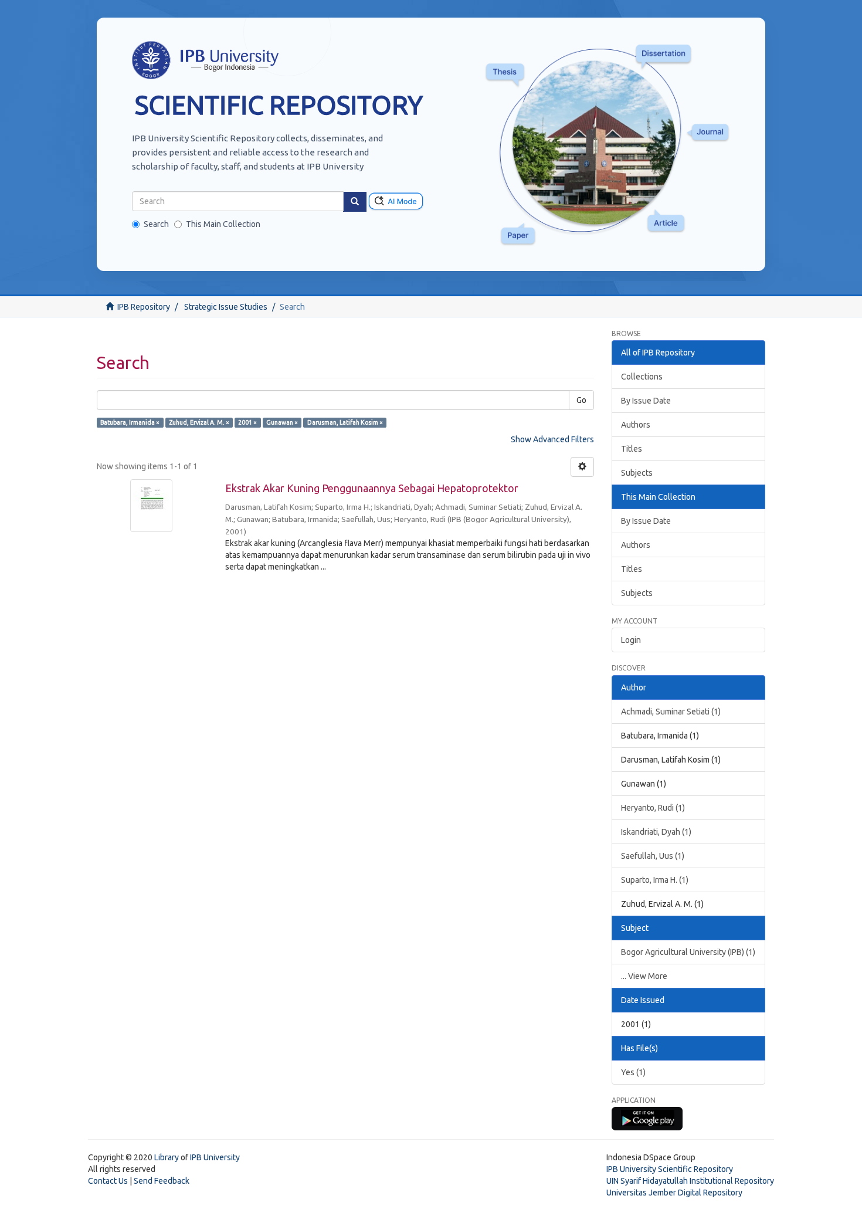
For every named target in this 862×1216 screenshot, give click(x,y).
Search (156, 224)
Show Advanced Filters (552, 439)
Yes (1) (633, 1072)
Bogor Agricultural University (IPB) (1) (688, 952)
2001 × (247, 422)
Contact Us (108, 1180)
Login (631, 640)
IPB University (215, 1157)
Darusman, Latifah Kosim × (345, 422)
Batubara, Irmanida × (129, 422)
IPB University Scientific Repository (669, 1169)
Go (581, 400)
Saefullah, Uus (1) (652, 856)
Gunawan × (282, 422)
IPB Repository (143, 306)
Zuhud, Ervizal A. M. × (199, 422)
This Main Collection (223, 224)
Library (166, 1157)
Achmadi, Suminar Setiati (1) (671, 711)
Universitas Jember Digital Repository (674, 1192)
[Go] (354, 202)
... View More (644, 976)
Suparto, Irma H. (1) (654, 880)
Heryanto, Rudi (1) (653, 807)
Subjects (637, 472)
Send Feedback (161, 1180)
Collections (642, 376)
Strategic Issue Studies (225, 306)
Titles (631, 448)
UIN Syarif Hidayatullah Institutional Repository (690, 1180)
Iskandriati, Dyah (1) (656, 831)
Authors (635, 424)
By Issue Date (646, 400)
